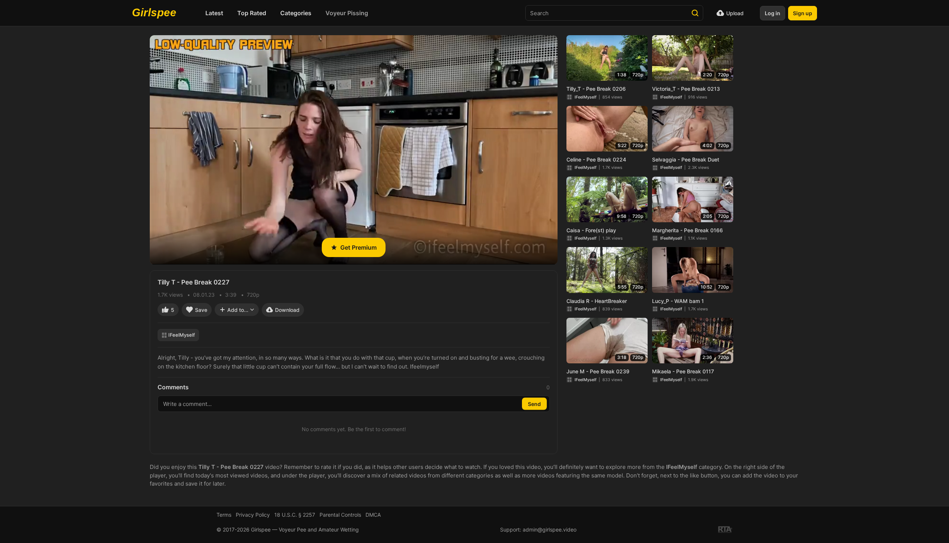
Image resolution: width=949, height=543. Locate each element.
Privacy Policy (253, 515)
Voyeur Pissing (346, 13)
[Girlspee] (156, 13)
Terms (223, 515)
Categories (295, 13)
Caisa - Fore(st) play (591, 230)
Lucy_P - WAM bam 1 (678, 301)
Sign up (802, 13)
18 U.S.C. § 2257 (294, 515)
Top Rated (251, 13)
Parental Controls (340, 515)
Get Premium (358, 247)
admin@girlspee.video (549, 529)
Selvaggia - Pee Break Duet (685, 159)
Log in (772, 13)
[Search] (695, 13)
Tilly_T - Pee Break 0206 (596, 89)
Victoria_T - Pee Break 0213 (686, 89)
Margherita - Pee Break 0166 (687, 230)
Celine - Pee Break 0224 (596, 159)
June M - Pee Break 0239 (597, 371)
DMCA (373, 515)
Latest (214, 13)
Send (534, 404)
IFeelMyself (181, 335)
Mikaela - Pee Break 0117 (683, 371)
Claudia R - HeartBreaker (596, 301)
